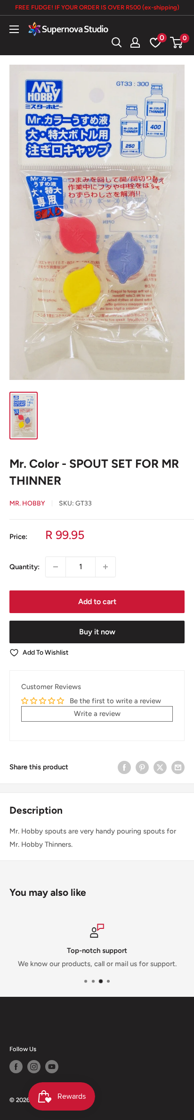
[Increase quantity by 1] (105, 567)
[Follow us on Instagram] (33, 1066)
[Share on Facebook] (124, 767)
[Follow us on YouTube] (51, 1066)
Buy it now (97, 631)
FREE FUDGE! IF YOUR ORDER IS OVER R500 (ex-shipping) (97, 7)
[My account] (135, 42)
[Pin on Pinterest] (142, 767)
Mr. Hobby (27, 503)
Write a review (97, 713)
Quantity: (24, 567)
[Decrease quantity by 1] (55, 567)
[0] (177, 42)
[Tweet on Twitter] (160, 767)
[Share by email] (178, 767)
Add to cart (97, 601)
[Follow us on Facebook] (16, 1066)
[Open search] (117, 42)
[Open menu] (14, 29)
